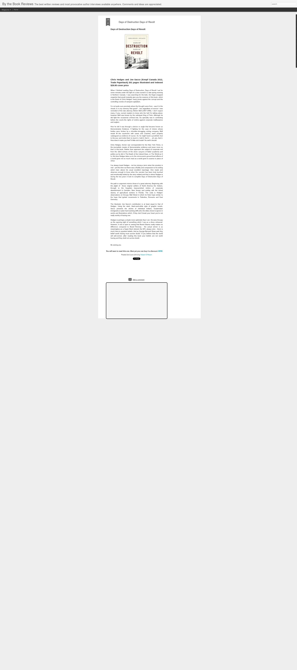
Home (16, 9)
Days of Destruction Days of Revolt (137, 22)
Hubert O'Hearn (146, 254)
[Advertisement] (180, 54)
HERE (160, 251)
